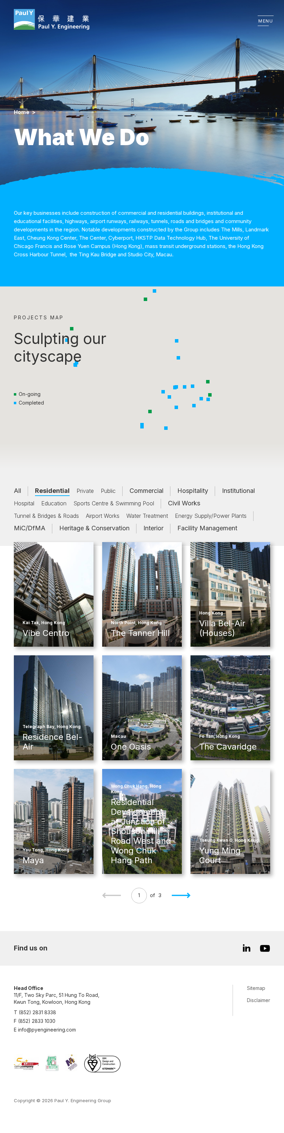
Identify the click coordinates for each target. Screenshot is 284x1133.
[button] (149, 411)
